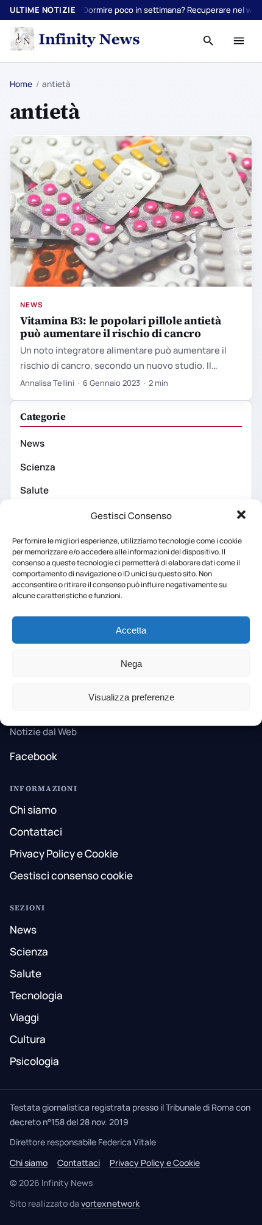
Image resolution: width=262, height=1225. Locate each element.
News (31, 304)
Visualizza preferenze (131, 696)
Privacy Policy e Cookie (64, 853)
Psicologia (34, 1061)
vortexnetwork (110, 1203)
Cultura (28, 1039)
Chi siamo (33, 810)
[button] (242, 516)
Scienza (37, 467)
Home (21, 84)
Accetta (131, 629)
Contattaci (36, 832)
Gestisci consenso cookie (71, 875)
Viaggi (24, 1017)
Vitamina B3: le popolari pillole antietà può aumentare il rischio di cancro (120, 327)
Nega (131, 663)
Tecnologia (36, 995)
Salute (34, 490)
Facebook (33, 756)
